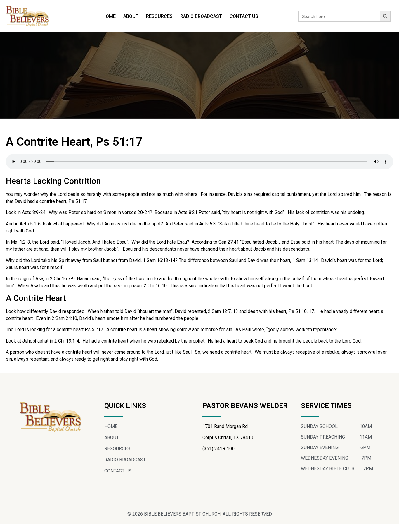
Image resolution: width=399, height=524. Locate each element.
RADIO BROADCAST (201, 16)
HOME (109, 16)
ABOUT (130, 16)
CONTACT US (244, 16)
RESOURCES (159, 16)
